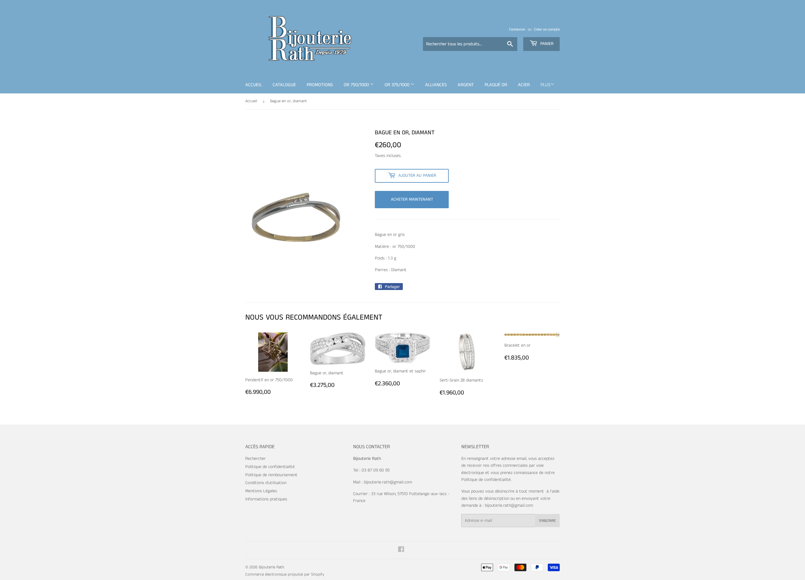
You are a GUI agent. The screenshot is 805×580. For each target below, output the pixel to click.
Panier (546, 44)
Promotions (320, 84)
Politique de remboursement (271, 475)
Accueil (253, 84)
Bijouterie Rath (271, 567)
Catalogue (284, 84)
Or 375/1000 (398, 84)
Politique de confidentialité (270, 467)
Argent (466, 84)
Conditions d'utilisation (265, 483)
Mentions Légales (261, 491)
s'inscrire (547, 520)
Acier (524, 84)
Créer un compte (547, 29)
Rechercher (255, 458)
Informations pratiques (266, 499)
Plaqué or (496, 84)
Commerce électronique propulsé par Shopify (284, 574)
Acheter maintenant (412, 199)
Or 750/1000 (357, 84)
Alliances (436, 84)
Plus (546, 84)
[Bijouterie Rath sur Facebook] (401, 550)
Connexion (517, 29)
